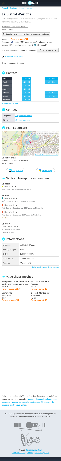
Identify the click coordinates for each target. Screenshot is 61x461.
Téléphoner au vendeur (23, 116)
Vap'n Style (7, 293)
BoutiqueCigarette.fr (34, 450)
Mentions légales (18, 453)
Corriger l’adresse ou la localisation (46, 155)
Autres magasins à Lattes (13, 63)
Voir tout (5, 218)
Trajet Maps (47, 170)
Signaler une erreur (10, 103)
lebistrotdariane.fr (24, 120)
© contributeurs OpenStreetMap (47, 133)
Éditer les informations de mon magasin (45, 267)
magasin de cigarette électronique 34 (27, 402)
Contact (30, 453)
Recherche (57, 3)
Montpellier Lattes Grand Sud (15, 281)
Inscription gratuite (42, 453)
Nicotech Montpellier (39, 293)
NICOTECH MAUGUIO (40, 281)
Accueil (3, 3)
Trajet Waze (17, 170)
